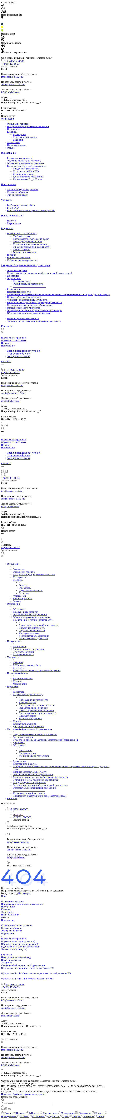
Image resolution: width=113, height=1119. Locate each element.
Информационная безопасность (23, 318)
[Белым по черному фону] (2, 21)
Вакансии (18, 140)
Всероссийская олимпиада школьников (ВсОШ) (31, 210)
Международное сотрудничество (23, 307)
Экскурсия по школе (17, 195)
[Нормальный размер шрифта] (3, 8)
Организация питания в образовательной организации (34, 310)
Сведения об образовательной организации (25, 265)
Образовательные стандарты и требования (28, 313)
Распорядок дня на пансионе (27, 241)
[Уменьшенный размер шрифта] (2, 5)
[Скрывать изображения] (2, 40)
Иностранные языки (23, 174)
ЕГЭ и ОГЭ (13, 207)
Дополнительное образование (28, 176)
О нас (4, 896)
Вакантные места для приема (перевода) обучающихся (34, 302)
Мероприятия (14, 223)
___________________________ (23, 315)
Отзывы (11, 148)
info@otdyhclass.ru (10, 92)
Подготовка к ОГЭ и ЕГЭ (26, 171)
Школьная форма (21, 249)
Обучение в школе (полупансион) (24, 160)
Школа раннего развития (19, 158)
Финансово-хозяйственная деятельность (27, 299)
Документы (13, 275)
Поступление (8, 184)
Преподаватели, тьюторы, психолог (31, 239)
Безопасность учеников (24, 252)
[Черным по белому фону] (2, 18)
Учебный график (21, 236)
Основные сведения (17, 270)
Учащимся (7, 200)
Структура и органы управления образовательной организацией (39, 273)
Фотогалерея (13, 142)
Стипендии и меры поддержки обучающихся (29, 305)
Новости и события (12, 215)
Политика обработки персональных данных (23, 1094)
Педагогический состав (25, 137)
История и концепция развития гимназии (28, 126)
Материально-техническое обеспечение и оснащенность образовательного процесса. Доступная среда (58, 294)
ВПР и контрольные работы (21, 205)
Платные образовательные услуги (24, 297)
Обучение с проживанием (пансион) (25, 163)
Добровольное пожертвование (22, 260)
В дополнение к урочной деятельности (27, 166)
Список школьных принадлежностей (31, 247)
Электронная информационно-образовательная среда (34, 321)
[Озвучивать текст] (3, 46)
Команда (11, 132)
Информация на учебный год (22, 233)
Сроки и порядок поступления (22, 189)
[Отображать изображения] (3, 36)
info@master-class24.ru (12, 77)
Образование (8, 153)
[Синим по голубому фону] (2, 24)
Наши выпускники (16, 145)
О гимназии (7, 118)
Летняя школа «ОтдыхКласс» (27, 179)
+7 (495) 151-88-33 (15, 61)
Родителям (7, 228)
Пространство (14, 129)
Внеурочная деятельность (26, 168)
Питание (11, 255)
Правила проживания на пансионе (30, 244)
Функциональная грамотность (28, 283)
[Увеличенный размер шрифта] (3, 12)
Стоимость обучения (17, 192)
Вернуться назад (9, 893)
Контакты (7, 326)
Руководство (19, 134)
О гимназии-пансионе (18, 124)
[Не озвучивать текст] (2, 50)
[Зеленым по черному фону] (2, 31)
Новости (11, 220)
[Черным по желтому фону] (2, 28)
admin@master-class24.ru (13, 84)
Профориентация (21, 281)
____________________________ (29, 286)
